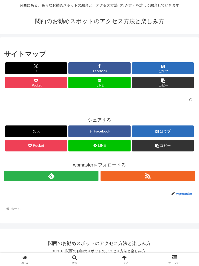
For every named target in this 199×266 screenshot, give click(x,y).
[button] (163, 82)
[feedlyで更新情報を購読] (51, 176)
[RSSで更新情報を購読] (148, 176)
